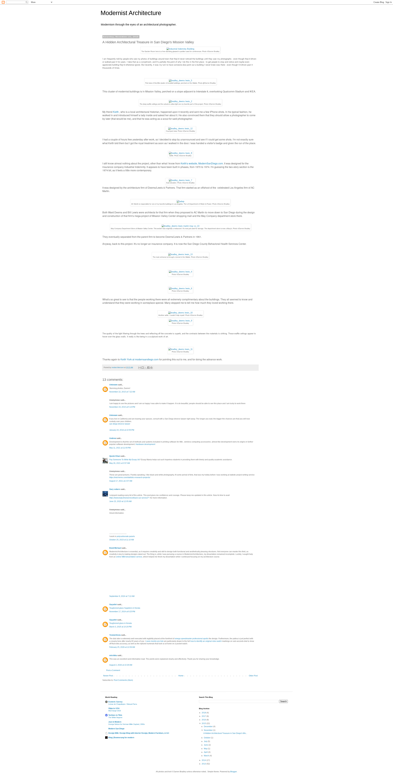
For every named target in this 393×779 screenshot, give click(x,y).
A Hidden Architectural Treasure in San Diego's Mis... (225, 733)
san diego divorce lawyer (119, 424)
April (206, 752)
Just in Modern (114, 722)
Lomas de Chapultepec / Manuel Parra (122, 704)
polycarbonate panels (126, 536)
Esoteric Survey (115, 702)
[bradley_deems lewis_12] (180, 128)
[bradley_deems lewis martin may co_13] (180, 226)
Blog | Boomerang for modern (121, 737)
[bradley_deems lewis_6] (180, 288)
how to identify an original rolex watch (206, 641)
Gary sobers (114, 489)
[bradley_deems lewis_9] (180, 321)
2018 (204, 713)
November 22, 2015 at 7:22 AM (122, 392)
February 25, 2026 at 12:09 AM (122, 647)
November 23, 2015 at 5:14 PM (122, 407)
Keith (116, 112)
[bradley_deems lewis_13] (180, 254)
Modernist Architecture (131, 13)
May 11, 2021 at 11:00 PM (120, 448)
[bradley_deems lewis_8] (180, 153)
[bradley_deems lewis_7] (180, 180)
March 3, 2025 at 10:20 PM (120, 627)
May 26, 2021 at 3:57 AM (119, 463)
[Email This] (139, 367)
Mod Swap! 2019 (114, 711)
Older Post (253, 676)
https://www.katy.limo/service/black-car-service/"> (129, 498)
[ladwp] (180, 201)
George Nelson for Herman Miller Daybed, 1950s (126, 724)
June (206, 745)
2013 (204, 764)
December (208, 726)
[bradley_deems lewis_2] (180, 101)
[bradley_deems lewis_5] (180, 80)
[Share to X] (145, 367)
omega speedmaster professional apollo (191, 639)
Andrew (112, 438)
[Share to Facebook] (148, 367)
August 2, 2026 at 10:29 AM (120, 665)
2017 (204, 716)
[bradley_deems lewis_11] (180, 349)
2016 (204, 720)
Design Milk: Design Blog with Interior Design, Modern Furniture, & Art (138, 733)
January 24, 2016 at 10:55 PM (121, 430)
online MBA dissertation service (129, 557)
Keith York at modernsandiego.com (140, 359)
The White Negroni (115, 717)
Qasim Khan (114, 456)
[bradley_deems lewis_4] (180, 272)
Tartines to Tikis (115, 715)
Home (180, 676)
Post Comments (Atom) (123, 680)
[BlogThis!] (142, 367)
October (207, 738)
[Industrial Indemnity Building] (180, 49)
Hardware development (145, 444)
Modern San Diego (116, 729)
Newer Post (108, 676)
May (206, 749)
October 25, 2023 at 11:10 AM (121, 540)
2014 (204, 760)
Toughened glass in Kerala (120, 623)
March (207, 756)
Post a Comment (113, 670)
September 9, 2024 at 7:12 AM (121, 596)
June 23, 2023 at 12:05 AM (120, 501)
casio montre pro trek (154, 641)
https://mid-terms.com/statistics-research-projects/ (129, 477)
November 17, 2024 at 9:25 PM (122, 611)
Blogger (233, 772)
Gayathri (113, 604)
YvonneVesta (115, 635)
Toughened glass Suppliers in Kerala (124, 608)
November (208, 730)
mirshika (113, 655)
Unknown (113, 385)
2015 (204, 723)
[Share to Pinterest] (151, 367)
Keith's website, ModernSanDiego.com (202, 163)
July (206, 741)
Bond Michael (115, 548)
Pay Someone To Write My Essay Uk (124, 460)
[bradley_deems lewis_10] (180, 313)
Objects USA (114, 708)
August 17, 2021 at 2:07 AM (120, 481)
